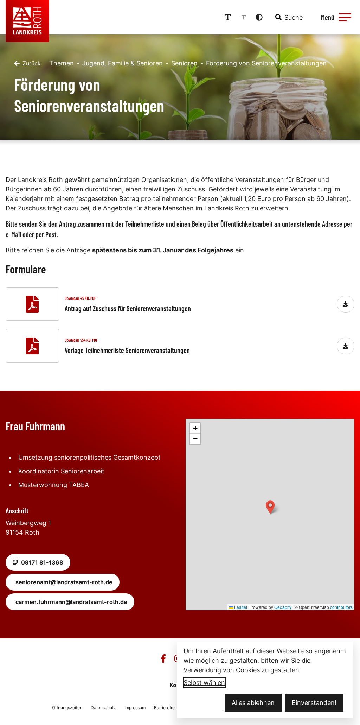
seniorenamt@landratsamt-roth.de (63, 582)
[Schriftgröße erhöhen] (228, 17)
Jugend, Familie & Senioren (122, 63)
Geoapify (282, 607)
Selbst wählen (204, 682)
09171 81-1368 (42, 562)
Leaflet (240, 607)
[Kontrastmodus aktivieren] (259, 17)
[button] (344, 17)
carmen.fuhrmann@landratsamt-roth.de (71, 601)
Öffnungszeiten (67, 707)
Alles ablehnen (253, 702)
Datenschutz (103, 707)
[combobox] (288, 17)
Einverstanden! (314, 702)
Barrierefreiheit (168, 707)
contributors (341, 607)
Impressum (135, 707)
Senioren (184, 63)
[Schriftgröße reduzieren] (243, 17)
